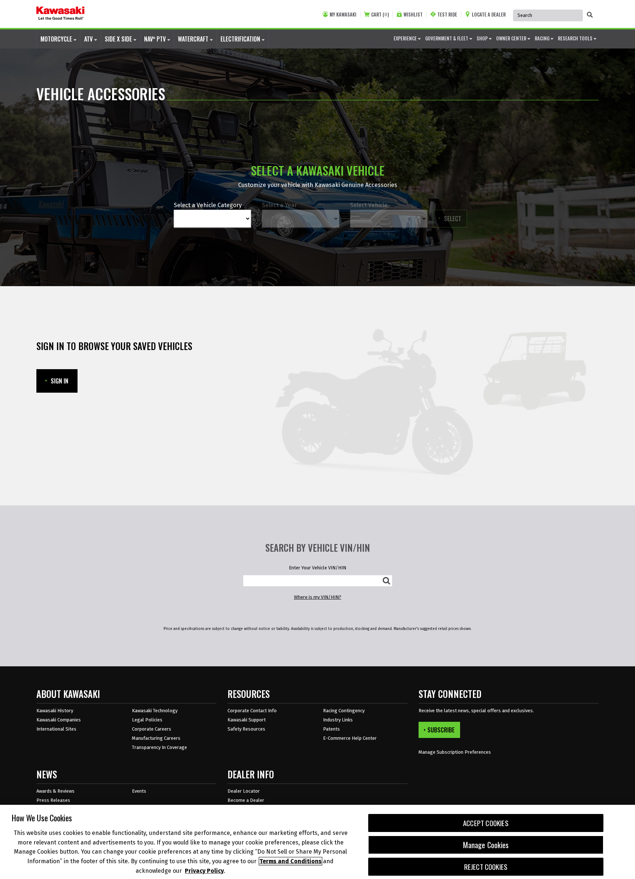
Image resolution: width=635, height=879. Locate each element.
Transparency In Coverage (159, 747)
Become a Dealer (245, 800)
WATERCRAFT (194, 39)
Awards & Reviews (55, 791)
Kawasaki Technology (154, 710)
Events (139, 791)
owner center (511, 38)
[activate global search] (590, 14)
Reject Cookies (486, 866)
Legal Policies (147, 720)
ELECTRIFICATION (241, 39)
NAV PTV (155, 39)
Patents (331, 729)
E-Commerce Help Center (350, 738)
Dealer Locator (243, 791)
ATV (89, 39)
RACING (542, 38)
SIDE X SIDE (119, 39)
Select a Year (279, 205)
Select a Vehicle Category (208, 205)
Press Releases (53, 800)
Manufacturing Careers (156, 738)
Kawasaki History (54, 710)
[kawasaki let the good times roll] (60, 14)
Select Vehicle (369, 205)
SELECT (455, 218)
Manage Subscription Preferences (455, 752)
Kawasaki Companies (58, 720)
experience (406, 38)
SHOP (483, 38)
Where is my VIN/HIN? (317, 597)
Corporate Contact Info (252, 710)
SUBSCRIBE (441, 729)
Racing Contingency (344, 710)
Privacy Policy (204, 870)
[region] (317, 842)
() (380, 14)
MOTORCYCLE (56, 39)
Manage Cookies (486, 844)
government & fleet (447, 38)
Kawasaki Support (246, 720)
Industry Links (338, 720)
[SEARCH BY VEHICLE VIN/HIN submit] (386, 580)
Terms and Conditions (290, 861)
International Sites (56, 729)
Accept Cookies (486, 823)
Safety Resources (246, 729)
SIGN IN (59, 381)
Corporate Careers (151, 729)
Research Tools (575, 38)
